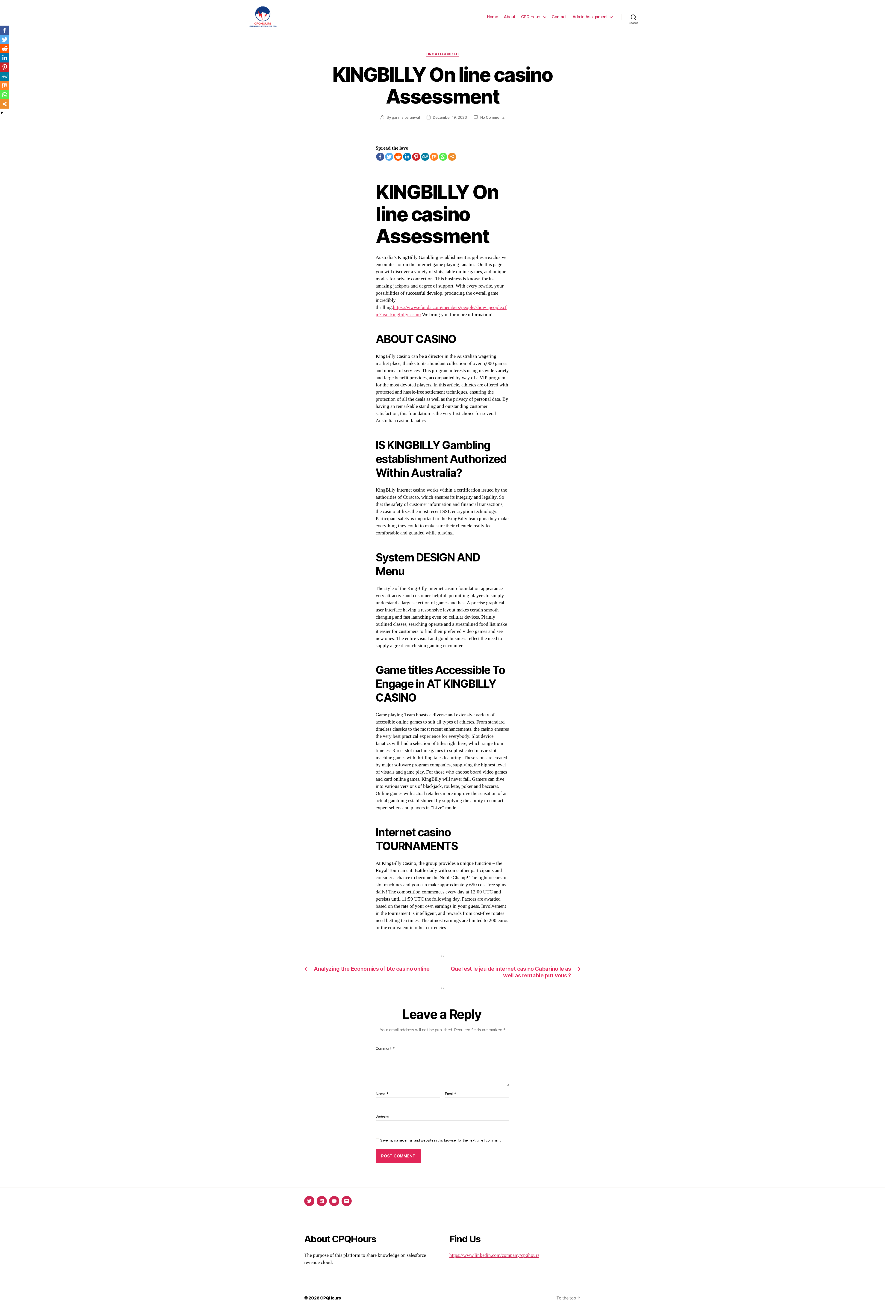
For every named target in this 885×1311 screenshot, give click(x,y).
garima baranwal (406, 117)
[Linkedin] (407, 157)
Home (492, 16)
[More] (452, 157)
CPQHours (330, 1298)
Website (382, 1117)
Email (450, 1094)
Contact (559, 16)
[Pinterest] (416, 157)
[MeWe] (425, 157)
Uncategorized (442, 54)
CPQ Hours (531, 16)
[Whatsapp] (443, 157)
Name (382, 1094)
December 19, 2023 (450, 117)
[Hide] (2, 113)
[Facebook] (380, 157)
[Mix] (434, 157)
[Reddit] (398, 157)
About (509, 16)
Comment (385, 1049)
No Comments (492, 117)
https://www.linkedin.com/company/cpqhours (494, 1255)
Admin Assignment (590, 16)
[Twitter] (389, 157)
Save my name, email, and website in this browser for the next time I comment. (441, 1140)
